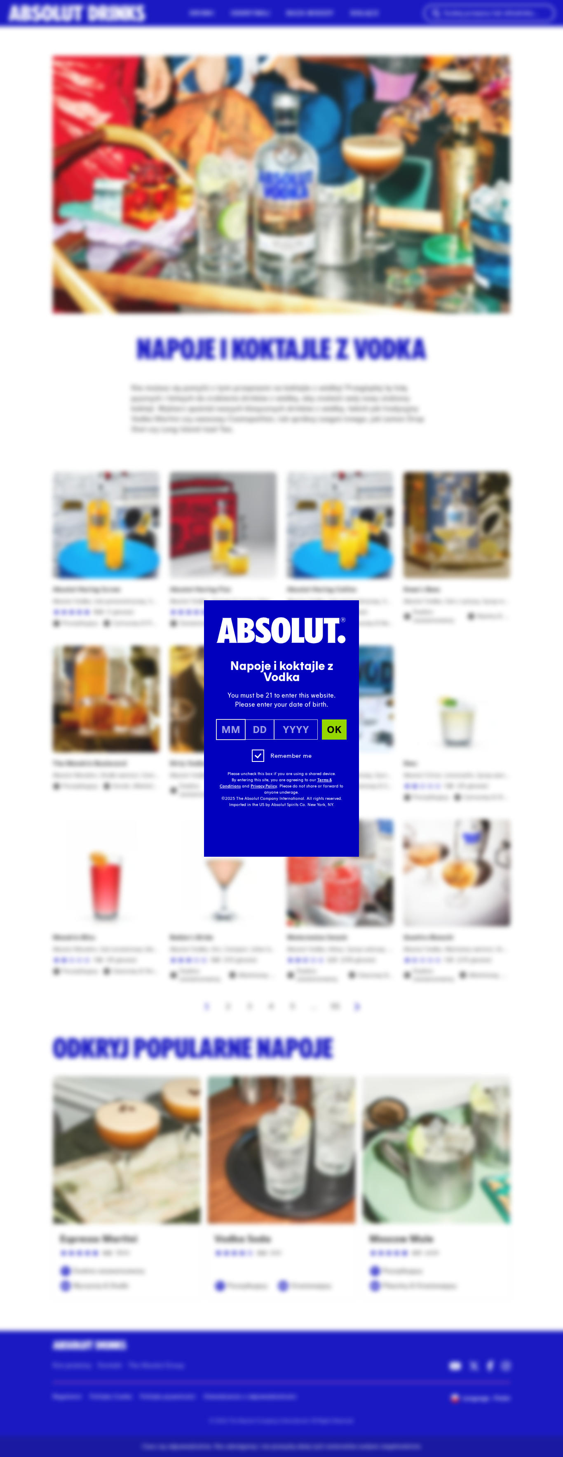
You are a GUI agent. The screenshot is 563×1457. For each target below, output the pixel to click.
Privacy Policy (264, 786)
